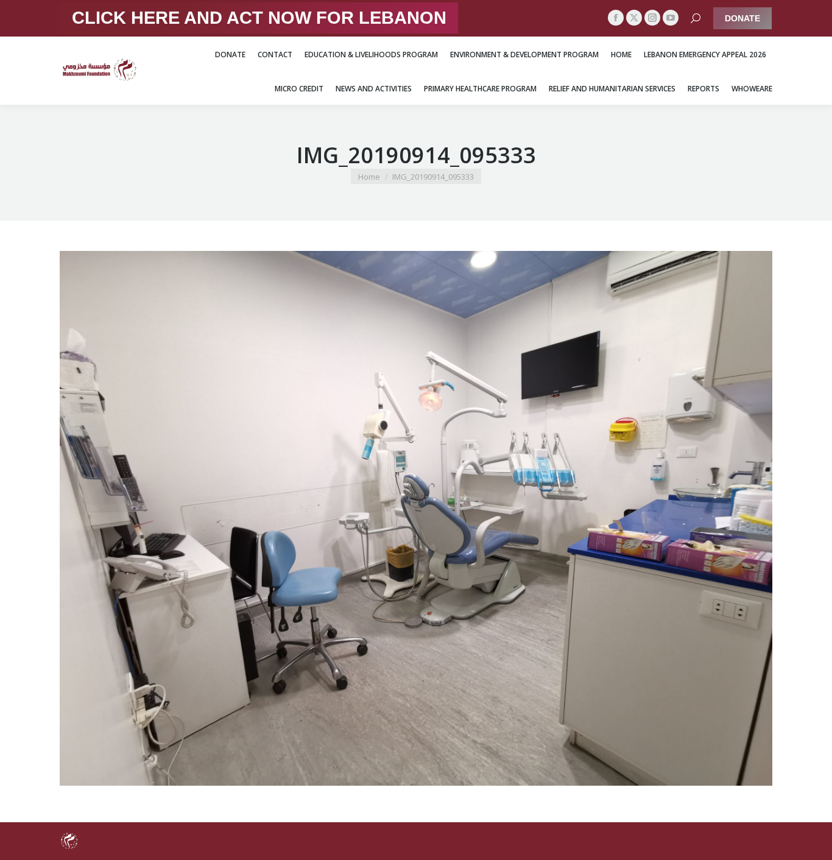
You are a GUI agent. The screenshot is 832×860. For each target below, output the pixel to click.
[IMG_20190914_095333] (416, 518)
